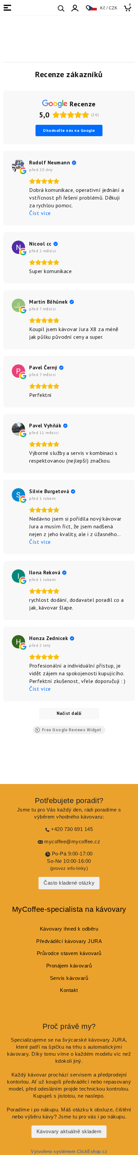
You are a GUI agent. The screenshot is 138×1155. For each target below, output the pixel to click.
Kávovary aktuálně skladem (69, 1131)
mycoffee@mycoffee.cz (72, 841)
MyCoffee (28, 909)
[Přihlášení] (75, 8)
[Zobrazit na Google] (18, 166)
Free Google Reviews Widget (71, 730)
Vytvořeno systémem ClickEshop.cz (69, 1151)
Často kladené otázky (69, 883)
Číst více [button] (40, 213)
